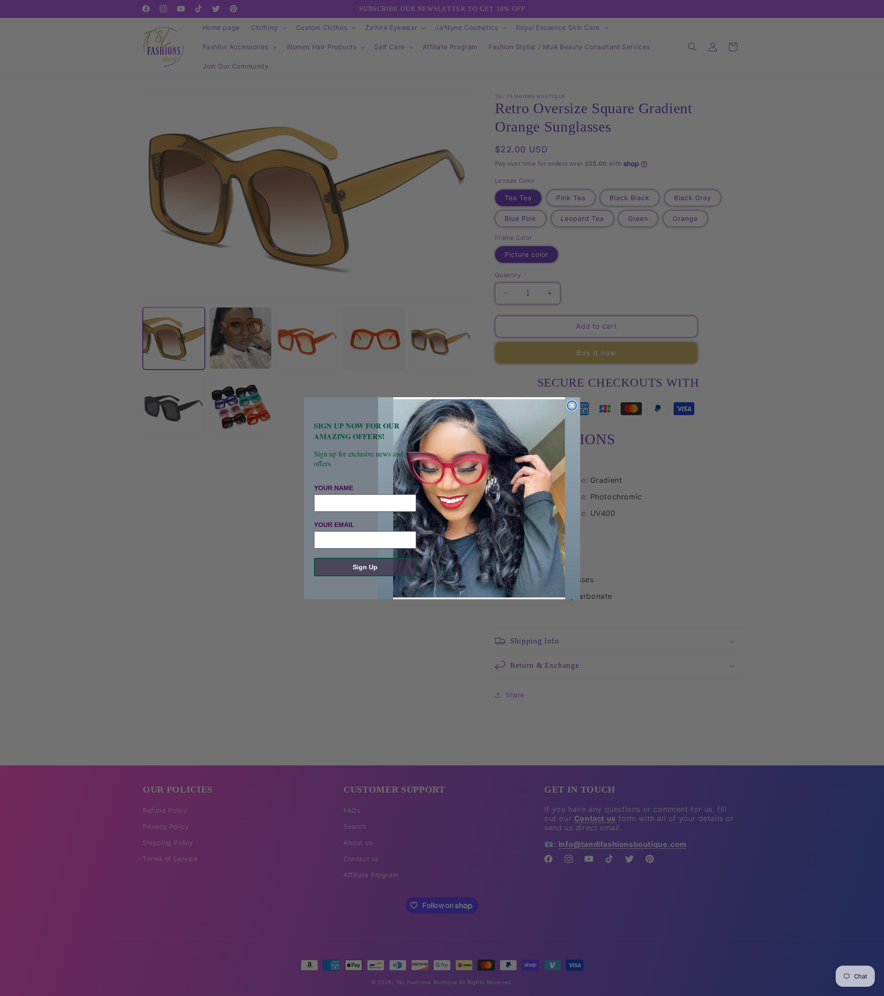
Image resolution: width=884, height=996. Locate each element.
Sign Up (365, 567)
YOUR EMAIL (334, 524)
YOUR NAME (333, 488)
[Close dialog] (571, 405)
